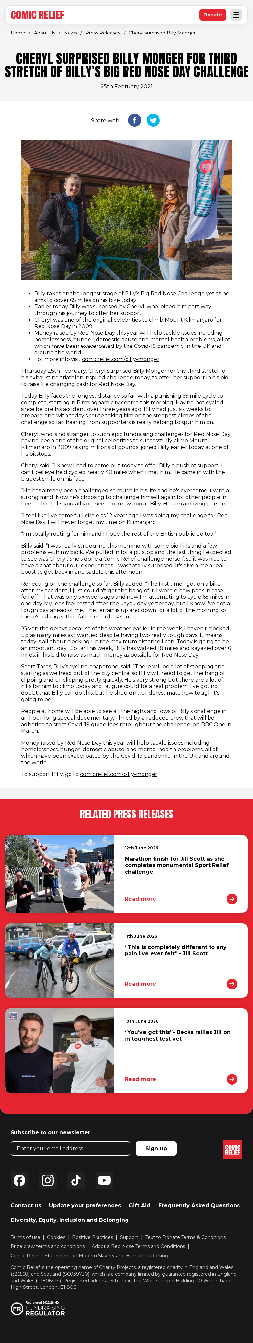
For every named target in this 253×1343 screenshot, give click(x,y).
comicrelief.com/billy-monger (120, 359)
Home (18, 33)
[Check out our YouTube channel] (104, 1180)
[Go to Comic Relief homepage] (37, 15)
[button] (134, 121)
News (70, 33)
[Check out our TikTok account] (76, 1180)
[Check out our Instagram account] (48, 1180)
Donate (214, 16)
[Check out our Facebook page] (19, 1180)
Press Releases (102, 33)
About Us (44, 33)
